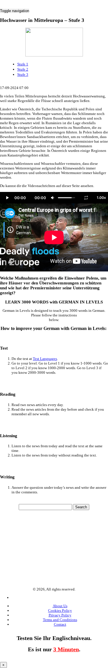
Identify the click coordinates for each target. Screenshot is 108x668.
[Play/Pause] (7, 198)
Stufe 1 (22, 64)
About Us (60, 606)
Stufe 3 (22, 74)
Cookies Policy (60, 610)
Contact (60, 624)
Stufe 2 (22, 69)
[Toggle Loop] (86, 197)
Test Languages (45, 358)
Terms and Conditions (60, 620)
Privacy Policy (60, 615)
